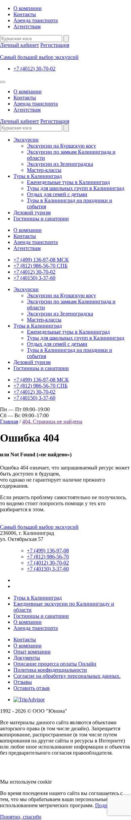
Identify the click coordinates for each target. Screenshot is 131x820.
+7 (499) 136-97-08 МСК (41, 260)
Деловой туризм (32, 212)
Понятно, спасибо (20, 817)
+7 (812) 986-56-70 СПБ (40, 266)
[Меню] (2, 82)
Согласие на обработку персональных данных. (67, 676)
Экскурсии (26, 140)
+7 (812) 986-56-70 (48, 556)
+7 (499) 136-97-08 (48, 550)
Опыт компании (32, 652)
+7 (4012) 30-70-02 (34, 68)
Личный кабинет (19, 45)
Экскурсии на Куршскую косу (61, 146)
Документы (26, 658)
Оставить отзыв (31, 688)
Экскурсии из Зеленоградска (60, 164)
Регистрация (54, 45)
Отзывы (22, 682)
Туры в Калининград (37, 176)
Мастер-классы (44, 170)
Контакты (24, 14)
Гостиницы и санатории (41, 218)
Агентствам (27, 26)
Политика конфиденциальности (50, 670)
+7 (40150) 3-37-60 (34, 278)
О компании (27, 8)
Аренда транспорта (35, 20)
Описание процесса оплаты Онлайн (54, 664)
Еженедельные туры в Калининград (68, 182)
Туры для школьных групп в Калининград (75, 188)
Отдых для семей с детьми (57, 194)
